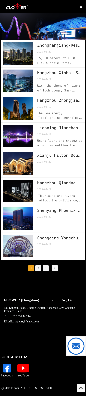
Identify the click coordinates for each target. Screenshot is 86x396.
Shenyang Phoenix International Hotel (60, 210)
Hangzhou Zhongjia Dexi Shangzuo (60, 100)
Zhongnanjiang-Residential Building (60, 45)
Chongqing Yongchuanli (60, 238)
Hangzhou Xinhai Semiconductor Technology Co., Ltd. (60, 72)
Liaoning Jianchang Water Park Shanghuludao (60, 127)
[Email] (76, 346)
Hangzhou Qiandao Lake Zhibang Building (60, 183)
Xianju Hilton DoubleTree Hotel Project (60, 155)
